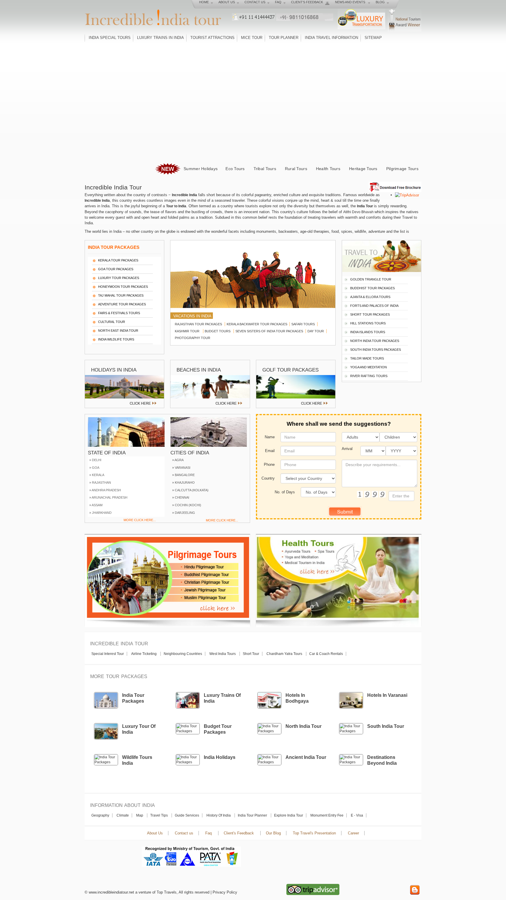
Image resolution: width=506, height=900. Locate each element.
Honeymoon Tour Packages (123, 286)
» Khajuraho (183, 482)
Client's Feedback (239, 833)
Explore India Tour (288, 815)
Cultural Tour (111, 322)
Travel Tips (159, 815)
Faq (209, 833)
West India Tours (223, 654)
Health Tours (328, 168)
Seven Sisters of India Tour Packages (269, 331)
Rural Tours (296, 168)
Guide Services (187, 815)
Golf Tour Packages (290, 370)
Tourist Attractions (212, 38)
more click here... (140, 520)
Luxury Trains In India (160, 38)
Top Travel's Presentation (314, 833)
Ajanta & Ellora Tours (370, 297)
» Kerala (96, 475)
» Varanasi (181, 467)
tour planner (283, 38)
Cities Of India (189, 453)
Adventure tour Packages (122, 304)
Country (268, 478)
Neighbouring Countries (183, 654)
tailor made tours (367, 358)
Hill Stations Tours (368, 323)
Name (270, 437)
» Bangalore (183, 475)
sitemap (373, 38)
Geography (100, 815)
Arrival (347, 448)
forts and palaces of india (374, 305)
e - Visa (357, 815)
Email (270, 451)
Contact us (184, 833)
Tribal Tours (265, 168)
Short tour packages (370, 314)
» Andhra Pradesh (105, 490)
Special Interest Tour (107, 654)
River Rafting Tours (368, 376)
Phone (269, 464)
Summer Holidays (200, 168)
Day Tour (316, 331)
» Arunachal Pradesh (108, 497)
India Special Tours (110, 38)
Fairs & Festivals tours (119, 313)
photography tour (192, 338)
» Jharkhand (100, 512)
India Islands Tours (367, 332)
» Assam (95, 505)
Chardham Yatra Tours (284, 654)
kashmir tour (187, 331)
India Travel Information (331, 38)
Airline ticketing (144, 654)
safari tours (303, 324)
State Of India (107, 453)
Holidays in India (113, 370)
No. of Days (285, 492)
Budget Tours (219, 331)
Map (140, 815)
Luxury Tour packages (118, 278)
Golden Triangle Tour (370, 279)
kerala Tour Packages (118, 260)
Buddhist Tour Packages (372, 288)
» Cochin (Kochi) (186, 505)
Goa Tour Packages (115, 269)
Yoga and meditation (368, 367)
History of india (219, 815)
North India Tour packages (374, 341)
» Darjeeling (183, 512)
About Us (155, 833)
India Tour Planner (253, 815)
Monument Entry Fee (326, 815)
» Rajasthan (100, 482)
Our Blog (273, 833)
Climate (123, 815)
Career (353, 833)
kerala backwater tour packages (258, 324)
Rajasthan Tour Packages (198, 324)
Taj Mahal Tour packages (120, 295)
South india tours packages (375, 349)
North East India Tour (118, 330)
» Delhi (95, 460)
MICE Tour (251, 38)
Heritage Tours (363, 168)
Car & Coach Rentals (326, 654)
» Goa (94, 467)
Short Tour (251, 654)
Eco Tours (235, 168)
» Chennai (180, 497)
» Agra (178, 460)
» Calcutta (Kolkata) (190, 490)
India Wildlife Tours (116, 339)
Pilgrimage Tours (402, 168)
